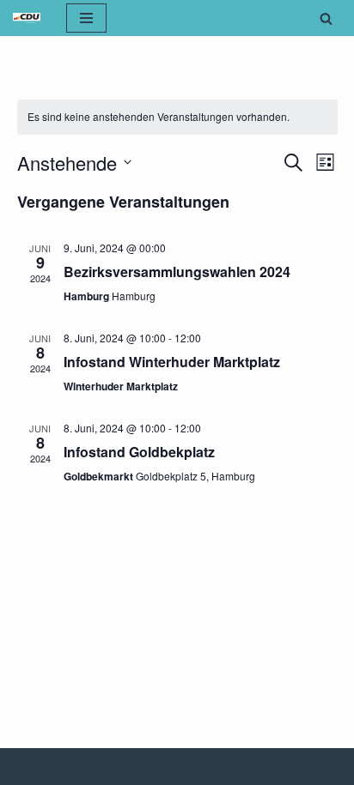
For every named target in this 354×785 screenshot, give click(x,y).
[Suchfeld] (326, 18)
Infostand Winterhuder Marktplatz (172, 361)
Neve (82, 766)
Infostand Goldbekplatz (139, 452)
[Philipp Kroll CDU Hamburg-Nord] (26, 18)
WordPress (253, 766)
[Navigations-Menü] (86, 18)
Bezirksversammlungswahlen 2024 (177, 271)
